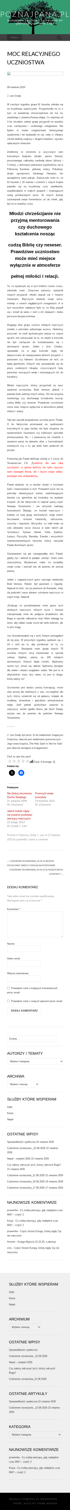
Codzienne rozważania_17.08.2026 (26, 1187)
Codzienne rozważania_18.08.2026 (26, 1181)
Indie (9, 1107)
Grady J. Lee (37, 835)
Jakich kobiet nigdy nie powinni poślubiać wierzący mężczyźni (19, 814)
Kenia (10, 1113)
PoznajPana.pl (35, 14)
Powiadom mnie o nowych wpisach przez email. (37, 1001)
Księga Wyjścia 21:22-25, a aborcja (37, 1241)
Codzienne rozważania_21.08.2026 (26, 1175)
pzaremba (21, 839)
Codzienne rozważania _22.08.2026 (26, 1148)
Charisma (23, 835)
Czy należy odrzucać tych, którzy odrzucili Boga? (34, 1164)
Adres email (13, 958)
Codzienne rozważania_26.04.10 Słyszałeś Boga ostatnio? (36, 872)
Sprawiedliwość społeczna (21, 1141)
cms (9, 1248)
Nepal (10, 1119)
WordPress (49, 1499)
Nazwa (10, 943)
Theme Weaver (47, 1503)
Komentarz (14, 909)
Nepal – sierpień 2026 (18, 1158)
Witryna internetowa (17, 973)
